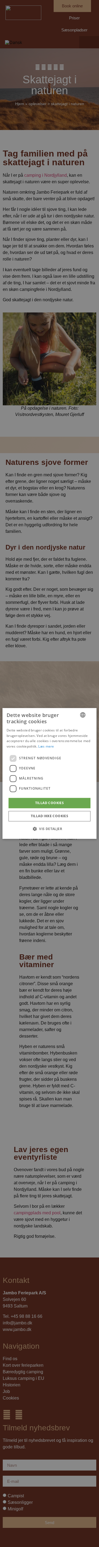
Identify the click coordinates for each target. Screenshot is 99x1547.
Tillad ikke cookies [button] (49, 816)
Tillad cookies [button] (49, 803)
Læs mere (46, 746)
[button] (49, 829)
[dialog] (49, 773)
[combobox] (83, 715)
